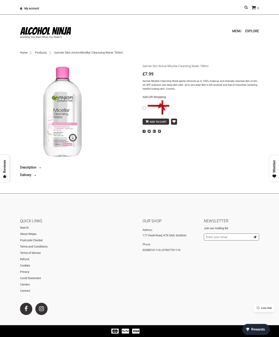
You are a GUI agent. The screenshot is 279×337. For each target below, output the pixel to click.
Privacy (24, 271)
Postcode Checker (31, 240)
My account (31, 8)
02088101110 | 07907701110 (161, 250)
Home (24, 52)
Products (41, 52)
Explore (252, 31)
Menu (236, 31)
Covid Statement (30, 278)
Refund (24, 259)
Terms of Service (30, 252)
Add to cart (158, 121)
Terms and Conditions (34, 246)
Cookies (25, 265)
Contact (25, 290)
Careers (25, 284)
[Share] (144, 131)
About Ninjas (28, 234)
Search (24, 227)
